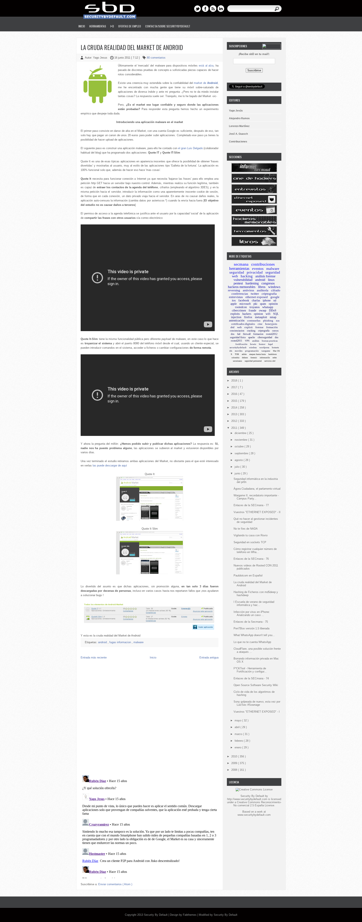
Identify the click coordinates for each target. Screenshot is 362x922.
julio (237, 466)
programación (252, 351)
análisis (255, 340)
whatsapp (267, 307)
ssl (274, 300)
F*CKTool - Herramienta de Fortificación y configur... (250, 670)
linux (271, 280)
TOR (237, 354)
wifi (268, 313)
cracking (251, 330)
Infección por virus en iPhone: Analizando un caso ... (252, 613)
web (239, 327)
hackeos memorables (241, 287)
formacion (258, 334)
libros (261, 287)
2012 (234, 421)
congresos (268, 283)
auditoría (262, 290)
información (265, 357)
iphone (267, 300)
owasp (262, 310)
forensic (254, 357)
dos (232, 334)
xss (277, 320)
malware (138, 642)
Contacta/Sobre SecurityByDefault (167, 26)
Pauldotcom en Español (248, 575)
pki (255, 303)
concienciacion (237, 330)
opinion (258, 313)
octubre (239, 446)
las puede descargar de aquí (110, 465)
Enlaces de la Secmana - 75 (251, 621)
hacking (247, 276)
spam (263, 303)
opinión (273, 303)
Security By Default (156, 914)
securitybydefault (238, 347)
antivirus (248, 290)
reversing (234, 290)
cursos (275, 330)
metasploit (261, 317)
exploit (248, 327)
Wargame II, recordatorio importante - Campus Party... (256, 497)
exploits (235, 313)
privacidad (255, 272)
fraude (252, 310)
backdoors (272, 354)
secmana (241, 264)
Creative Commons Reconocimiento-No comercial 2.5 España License (257, 804)
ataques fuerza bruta (257, 354)
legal (270, 344)
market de (206, 83)
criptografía (263, 330)
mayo (238, 720)
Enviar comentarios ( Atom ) (115, 884)
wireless (253, 347)
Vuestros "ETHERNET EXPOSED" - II (257, 512)
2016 (234, 394)
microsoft (245, 303)
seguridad (236, 272)
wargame (265, 351)
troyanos (255, 307)
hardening (252, 283)
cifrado (275, 290)
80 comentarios (156, 57)
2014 (234, 407)
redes (275, 357)
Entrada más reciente (94, 657)
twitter (255, 293)
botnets (275, 347)
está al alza (206, 65)
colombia (235, 357)
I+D (112, 26)
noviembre (241, 439)
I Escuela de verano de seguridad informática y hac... (254, 603)
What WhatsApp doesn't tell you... (254, 635)
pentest (238, 283)
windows (274, 287)
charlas (256, 300)
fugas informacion (120, 642)
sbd (232, 327)
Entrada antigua (208, 657)
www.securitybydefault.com (254, 814)
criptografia (269, 293)
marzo (239, 734)
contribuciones (263, 264)
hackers (246, 313)
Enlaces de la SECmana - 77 (251, 505)
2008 (234, 769)
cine (260, 323)
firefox (248, 317)
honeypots (271, 323)
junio (238, 473)
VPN (247, 340)
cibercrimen (239, 310)
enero (238, 747)
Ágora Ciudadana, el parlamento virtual (257, 488)
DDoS (272, 310)
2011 (234, 427)
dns (276, 337)
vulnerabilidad (243, 280)
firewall (247, 334)
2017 (234, 387)
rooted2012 (271, 334)
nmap (273, 317)
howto (253, 344)
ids (230, 351)
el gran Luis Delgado (190, 148)
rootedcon (241, 307)
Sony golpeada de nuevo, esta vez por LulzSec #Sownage (257, 703)
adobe (244, 354)
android (103, 642)
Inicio (81, 26)
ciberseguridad (265, 337)
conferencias (239, 293)
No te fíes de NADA (246, 528)
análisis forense (265, 276)
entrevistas (236, 297)
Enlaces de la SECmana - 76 (251, 558)
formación (272, 327)
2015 (234, 400)
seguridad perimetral (253, 361)
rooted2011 (236, 340)
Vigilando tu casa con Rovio (251, 535)
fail (238, 334)
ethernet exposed (257, 297)
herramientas (239, 268)
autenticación (236, 320)
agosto (239, 460)
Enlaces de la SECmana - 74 (251, 678)
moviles (238, 351)
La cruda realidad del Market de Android (132, 47)
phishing (268, 320)
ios (234, 300)
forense (259, 327)
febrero (239, 740)
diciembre (241, 433)
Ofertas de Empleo (129, 26)
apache (251, 337)
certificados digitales (243, 323)
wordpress (264, 347)
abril (237, 727)
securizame (237, 361)
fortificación (241, 344)
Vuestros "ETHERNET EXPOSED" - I (257, 711)
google (274, 297)
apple (233, 303)
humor (262, 344)
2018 (234, 380)
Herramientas (97, 26)
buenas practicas (270, 340)
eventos (258, 268)
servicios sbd (269, 361)
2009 (234, 763)
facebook (243, 300)
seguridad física (238, 337)
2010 (234, 756)
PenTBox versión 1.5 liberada (251, 628)
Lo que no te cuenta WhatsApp (252, 642)
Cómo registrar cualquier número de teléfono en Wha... (255, 550)
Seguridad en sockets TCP (250, 542)
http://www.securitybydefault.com (247, 799)
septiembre (242, 453)
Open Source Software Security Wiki (256, 685)
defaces (245, 357)
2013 (234, 414)
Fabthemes (190, 914)
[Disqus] (149, 718)
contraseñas (253, 320)
